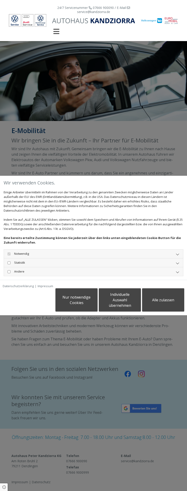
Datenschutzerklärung (18, 286)
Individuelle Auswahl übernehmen (120, 300)
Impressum (45, 286)
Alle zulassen (163, 299)
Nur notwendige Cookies (76, 300)
